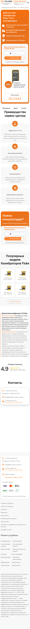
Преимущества (6, 108)
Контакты (23, 108)
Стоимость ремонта (7, 503)
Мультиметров (5, 549)
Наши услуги (5, 521)
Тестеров (4, 554)
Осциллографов (17, 554)
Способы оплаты (6, 529)
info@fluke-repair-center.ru (13, 465)
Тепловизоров (17, 541)
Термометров (5, 565)
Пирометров (16, 562)
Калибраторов (5, 541)
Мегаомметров (5, 557)
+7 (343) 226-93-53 (19, 1)
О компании (5, 515)
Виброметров (5, 562)
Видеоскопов (16, 565)
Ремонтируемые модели (8, 518)
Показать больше (15, 301)
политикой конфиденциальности (18, 62)
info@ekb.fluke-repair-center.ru (14, 397)
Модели (16, 108)
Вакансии (4, 512)
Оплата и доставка (7, 506)
